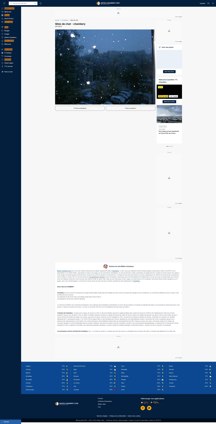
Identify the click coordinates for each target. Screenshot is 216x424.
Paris (122, 389)
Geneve (76, 376)
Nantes (123, 379)
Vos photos (65, 20)
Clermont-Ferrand (79, 366)
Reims (171, 366)
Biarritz (28, 373)
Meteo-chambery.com (64, 271)
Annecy (28, 369)
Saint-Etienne (173, 376)
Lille (75, 386)
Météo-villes (102, 404)
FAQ (99, 407)
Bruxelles (29, 379)
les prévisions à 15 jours (97, 277)
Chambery (29, 386)
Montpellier (125, 376)
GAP (75, 373)
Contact (202, 3)
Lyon (122, 366)
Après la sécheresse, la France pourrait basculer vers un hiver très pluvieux (168, 133)
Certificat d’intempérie (105, 401)
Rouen (171, 373)
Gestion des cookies (134, 416)
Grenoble (77, 379)
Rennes (171, 369)
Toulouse (172, 386)
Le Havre (76, 383)
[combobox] (23, 3)
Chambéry (115, 271)
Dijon (75, 369)
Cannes (28, 383)
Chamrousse (30, 389)
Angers (28, 366)
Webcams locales (169, 101)
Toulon (171, 383)
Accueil (57, 20)
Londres (76, 389)
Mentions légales (102, 416)
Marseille (124, 369)
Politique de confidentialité (117, 416)
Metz (122, 373)
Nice (122, 383)
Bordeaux (29, 376)
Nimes (123, 386)
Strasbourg (172, 379)
